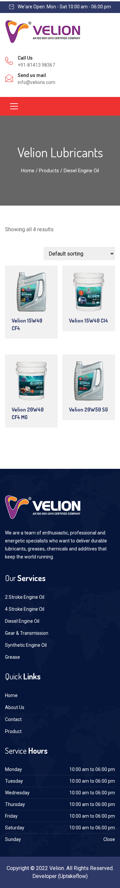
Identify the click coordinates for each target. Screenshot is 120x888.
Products (49, 171)
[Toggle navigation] (14, 106)
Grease (12, 657)
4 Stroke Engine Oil (24, 609)
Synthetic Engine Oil (26, 645)
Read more (33, 293)
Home (27, 171)
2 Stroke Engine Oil (24, 597)
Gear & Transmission (26, 633)
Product (13, 731)
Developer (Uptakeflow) (60, 876)
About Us (14, 707)
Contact (13, 719)
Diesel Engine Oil (22, 621)
